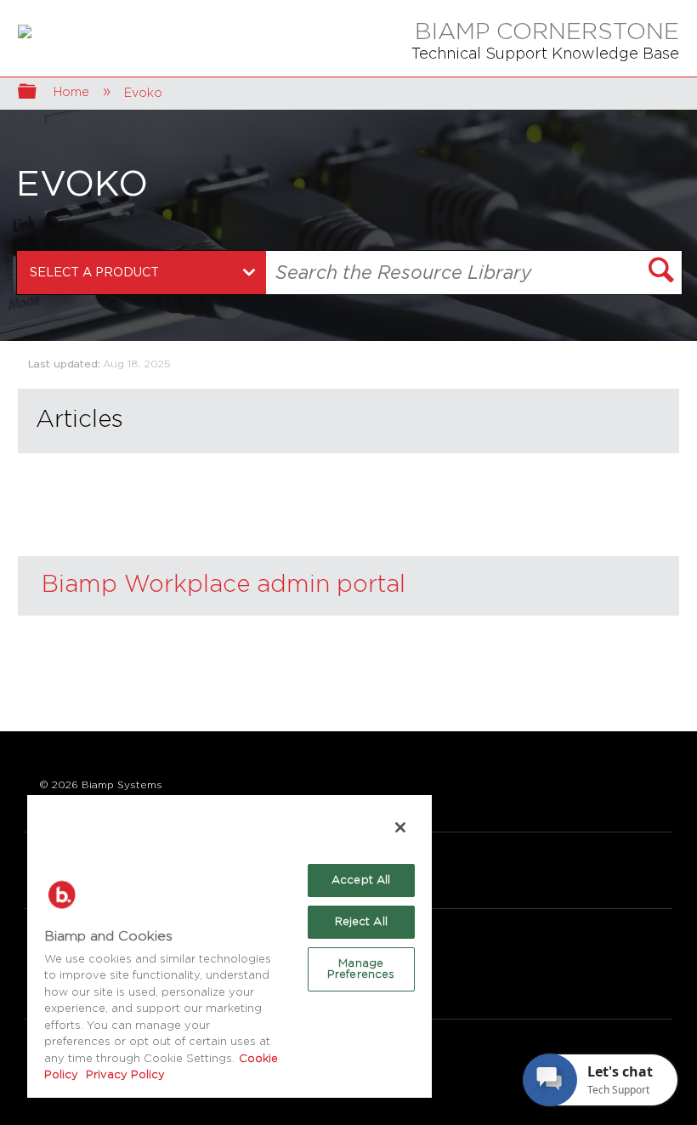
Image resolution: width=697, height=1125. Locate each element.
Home (73, 92)
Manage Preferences (360, 969)
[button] (661, 272)
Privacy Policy (123, 1075)
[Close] (400, 827)
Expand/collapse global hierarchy (38, 93)
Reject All (361, 922)
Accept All (361, 880)
